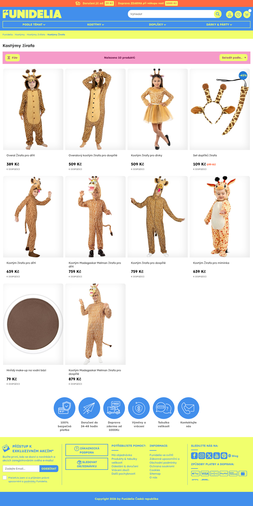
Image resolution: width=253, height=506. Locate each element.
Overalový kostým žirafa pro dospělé (93, 155)
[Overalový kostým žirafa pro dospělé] (95, 109)
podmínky (30, 481)
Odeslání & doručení (125, 466)
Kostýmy (94, 24)
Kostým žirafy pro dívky (146, 155)
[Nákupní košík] (246, 14)
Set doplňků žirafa (205, 155)
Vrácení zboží (120, 470)
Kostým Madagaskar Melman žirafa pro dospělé (95, 372)
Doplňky (156, 24)
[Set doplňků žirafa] (220, 109)
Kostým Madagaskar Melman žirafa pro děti (95, 264)
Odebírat (48, 468)
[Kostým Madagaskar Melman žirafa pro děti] (95, 217)
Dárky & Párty (217, 24)
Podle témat (32, 24)
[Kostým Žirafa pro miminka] (220, 217)
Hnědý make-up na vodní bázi (26, 370)
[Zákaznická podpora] (238, 14)
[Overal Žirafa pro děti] (33, 109)
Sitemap (155, 473)
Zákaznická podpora (89, 450)
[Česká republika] (194, 456)
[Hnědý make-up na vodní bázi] (33, 324)
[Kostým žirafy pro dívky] (158, 109)
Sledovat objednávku (87, 464)
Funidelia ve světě (161, 455)
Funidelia (8, 34)
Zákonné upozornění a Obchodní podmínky (165, 460)
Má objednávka (122, 455)
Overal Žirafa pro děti (21, 155)
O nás (153, 477)
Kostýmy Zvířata (36, 34)
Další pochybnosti (123, 473)
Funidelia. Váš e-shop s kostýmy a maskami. (32, 14)
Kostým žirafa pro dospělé (148, 263)
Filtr (15, 57)
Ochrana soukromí (162, 466)
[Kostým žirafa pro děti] (33, 217)
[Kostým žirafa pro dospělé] (158, 217)
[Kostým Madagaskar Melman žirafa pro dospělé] (95, 324)
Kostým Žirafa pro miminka (211, 263)
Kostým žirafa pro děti (21, 263)
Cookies (155, 470)
